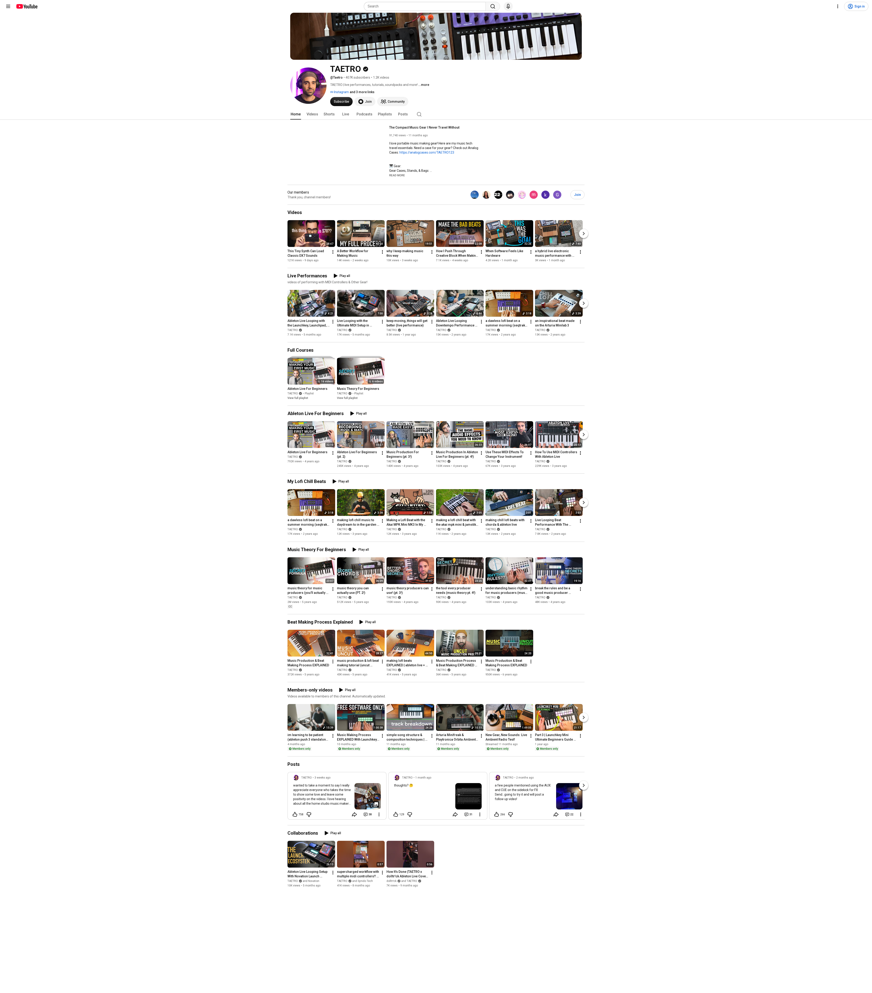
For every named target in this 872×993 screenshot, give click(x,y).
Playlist (309, 393)
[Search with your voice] (508, 6)
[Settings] (837, 6)
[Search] (493, 6)
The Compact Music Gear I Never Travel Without (424, 127)
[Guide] (8, 6)
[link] (337, 797)
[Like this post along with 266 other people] (496, 814)
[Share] (354, 814)
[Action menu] (379, 814)
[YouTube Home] (27, 6)
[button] (397, 175)
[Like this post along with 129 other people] (395, 814)
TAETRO (292, 330)
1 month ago (423, 777)
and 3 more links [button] (362, 92)
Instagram (341, 92)
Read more (397, 175)
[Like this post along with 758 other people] (295, 814)
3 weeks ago (322, 777)
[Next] (583, 233)
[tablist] (436, 114)
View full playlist (297, 398)
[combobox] (426, 6)
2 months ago (525, 777)
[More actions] (332, 251)
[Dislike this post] (308, 814)
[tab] (295, 114)
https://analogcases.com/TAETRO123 (426, 152)
